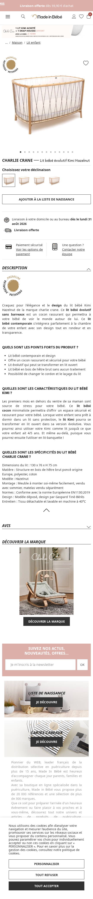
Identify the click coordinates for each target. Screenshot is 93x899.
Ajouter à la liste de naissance (46, 199)
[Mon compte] (74, 16)
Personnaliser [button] (46, 864)
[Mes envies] (81, 16)
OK (82, 665)
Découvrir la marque (46, 621)
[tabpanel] (46, 100)
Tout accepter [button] (46, 886)
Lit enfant (33, 42)
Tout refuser (46, 875)
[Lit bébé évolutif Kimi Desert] (23, 180)
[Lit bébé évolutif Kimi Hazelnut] (8, 180)
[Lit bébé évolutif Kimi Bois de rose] (54, 180)
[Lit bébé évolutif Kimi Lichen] (38, 180)
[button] (8, 16)
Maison (17, 42)
